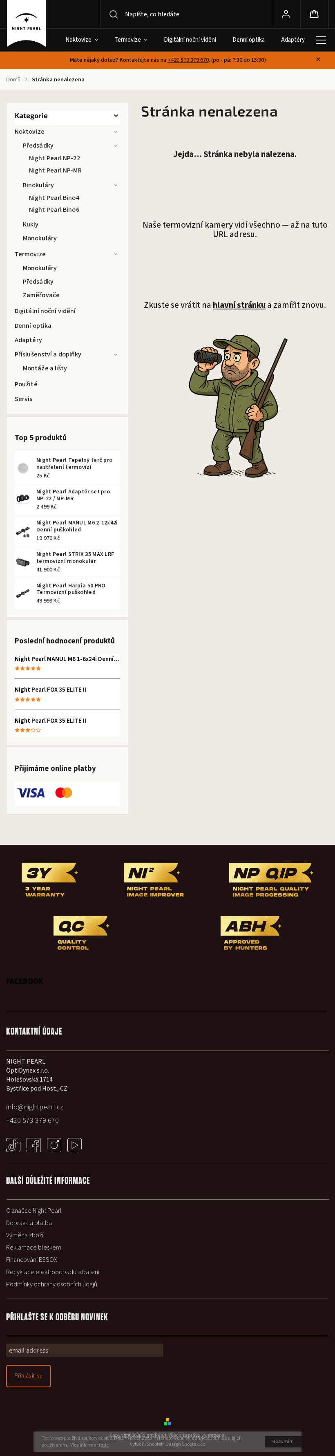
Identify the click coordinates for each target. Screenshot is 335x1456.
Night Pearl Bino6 (54, 209)
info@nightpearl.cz (34, 1107)
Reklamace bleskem (33, 1247)
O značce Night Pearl (34, 1210)
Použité (26, 384)
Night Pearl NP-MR (55, 170)
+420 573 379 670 (188, 60)
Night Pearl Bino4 (54, 197)
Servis (24, 398)
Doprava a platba (29, 1223)
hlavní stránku (239, 305)
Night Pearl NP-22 (54, 158)
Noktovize (30, 131)
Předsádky (38, 145)
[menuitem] (80, 40)
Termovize (30, 254)
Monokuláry (40, 238)
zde (105, 1445)
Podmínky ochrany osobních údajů (51, 1284)
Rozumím (283, 1441)
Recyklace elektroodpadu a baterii (52, 1272)
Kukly (31, 224)
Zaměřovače (41, 295)
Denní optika (33, 325)
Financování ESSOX (31, 1259)
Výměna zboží (24, 1235)
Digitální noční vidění (45, 311)
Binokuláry (38, 185)
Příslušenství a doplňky (48, 354)
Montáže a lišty (45, 368)
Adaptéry (28, 340)
